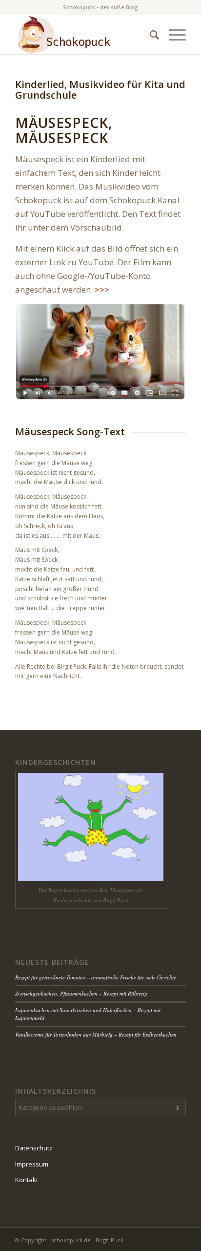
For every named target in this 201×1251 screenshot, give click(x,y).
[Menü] (172, 34)
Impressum (31, 1164)
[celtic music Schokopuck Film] (100, 352)
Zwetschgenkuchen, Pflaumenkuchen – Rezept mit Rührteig (81, 993)
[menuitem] (149, 34)
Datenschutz (34, 1148)
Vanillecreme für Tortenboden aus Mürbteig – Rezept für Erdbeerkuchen (96, 1034)
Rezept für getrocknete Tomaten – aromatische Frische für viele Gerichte (95, 977)
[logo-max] (83, 34)
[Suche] (149, 34)
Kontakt (26, 1179)
